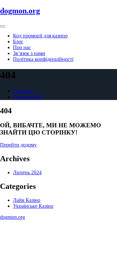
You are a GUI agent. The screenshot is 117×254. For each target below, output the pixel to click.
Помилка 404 (27, 97)
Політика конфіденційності (43, 59)
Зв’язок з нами (29, 53)
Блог (18, 41)
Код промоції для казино (40, 35)
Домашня (23, 91)
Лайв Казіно (26, 200)
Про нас (22, 47)
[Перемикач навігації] (2, 26)
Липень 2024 (27, 172)
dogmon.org (20, 11)
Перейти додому (18, 145)
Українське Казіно (33, 206)
